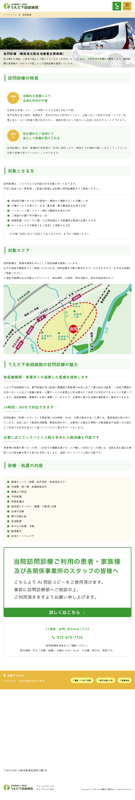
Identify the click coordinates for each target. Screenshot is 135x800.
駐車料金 (125, 680)
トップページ (10, 14)
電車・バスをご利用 (83, 680)
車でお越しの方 (106, 680)
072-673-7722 (70, 637)
